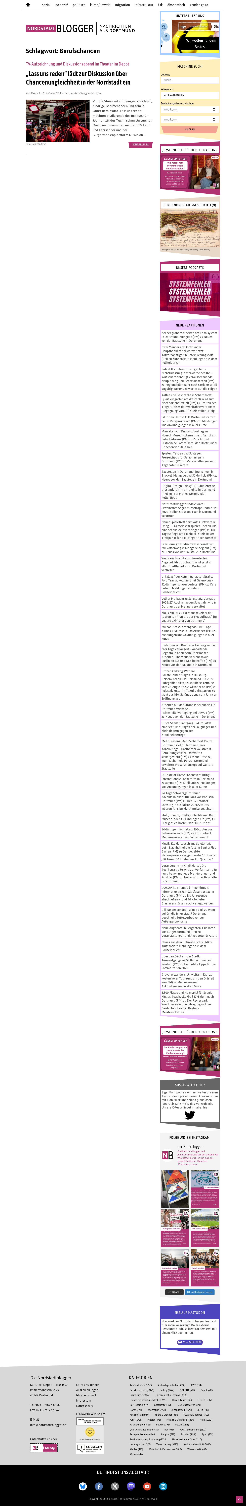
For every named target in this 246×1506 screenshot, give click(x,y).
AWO (196, 1385)
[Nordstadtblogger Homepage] (28, 5)
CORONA (187, 1390)
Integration (156, 1409)
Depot (206, 1390)
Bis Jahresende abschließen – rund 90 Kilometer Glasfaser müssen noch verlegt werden (187, 899)
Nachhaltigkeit (140, 1424)
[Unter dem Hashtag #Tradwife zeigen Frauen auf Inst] (175, 1228)
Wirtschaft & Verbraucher (165, 1449)
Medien (154, 1419)
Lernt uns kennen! (88, 1385)
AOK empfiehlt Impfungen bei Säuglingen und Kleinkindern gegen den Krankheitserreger (188, 729)
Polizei (182, 1424)
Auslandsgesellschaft (171, 1385)
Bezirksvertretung (142, 1390)
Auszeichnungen (87, 1390)
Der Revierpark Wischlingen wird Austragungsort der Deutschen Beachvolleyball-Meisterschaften (186, 1006)
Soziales (188, 1434)
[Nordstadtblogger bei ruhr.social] (131, 1485)
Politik (163, 1424)
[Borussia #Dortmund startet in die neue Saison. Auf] (205, 1228)
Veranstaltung (167, 1444)
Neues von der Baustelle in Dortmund (186, 338)
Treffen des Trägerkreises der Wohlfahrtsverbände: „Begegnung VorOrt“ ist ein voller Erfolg (188, 407)
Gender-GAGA (199, 5)
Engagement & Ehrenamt (171, 1395)
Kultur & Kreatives (196, 1414)
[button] (190, 36)
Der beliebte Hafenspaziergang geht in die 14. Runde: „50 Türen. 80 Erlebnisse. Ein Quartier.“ (188, 855)
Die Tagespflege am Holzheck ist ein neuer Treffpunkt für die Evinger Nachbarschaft (189, 534)
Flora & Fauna (182, 1400)
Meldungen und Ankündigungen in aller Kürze (189, 423)
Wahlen (136, 1449)
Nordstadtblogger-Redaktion (86, 93)
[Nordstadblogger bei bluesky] (83, 1485)
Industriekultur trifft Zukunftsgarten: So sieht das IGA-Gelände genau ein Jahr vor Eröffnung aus (188, 694)
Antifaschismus (141, 1385)
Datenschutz (84, 1406)
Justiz (203, 1409)
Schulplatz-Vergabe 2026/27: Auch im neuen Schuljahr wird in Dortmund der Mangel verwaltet (189, 602)
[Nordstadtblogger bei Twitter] (115, 1485)
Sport (207, 1434)
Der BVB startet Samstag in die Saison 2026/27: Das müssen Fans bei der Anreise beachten (187, 805)
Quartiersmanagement (144, 1429)
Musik (206, 1419)
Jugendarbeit (182, 1409)
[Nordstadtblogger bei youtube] (147, 1485)
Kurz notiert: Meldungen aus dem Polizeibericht (188, 588)
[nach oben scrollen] (239, 1499)
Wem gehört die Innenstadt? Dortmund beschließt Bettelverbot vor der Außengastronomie (188, 915)
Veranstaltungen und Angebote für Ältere (189, 935)
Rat (169, 1429)
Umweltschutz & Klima (187, 1439)
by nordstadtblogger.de (122, 1498)
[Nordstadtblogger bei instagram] (163, 1485)
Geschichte (163, 1404)
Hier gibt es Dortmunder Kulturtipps (186, 823)
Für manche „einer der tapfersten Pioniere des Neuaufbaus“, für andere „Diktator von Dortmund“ (189, 616)
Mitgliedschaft (86, 1395)
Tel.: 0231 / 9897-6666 (45, 1405)
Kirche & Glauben (166, 1414)
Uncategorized (140, 1444)
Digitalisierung (140, 1395)
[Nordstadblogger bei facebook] (99, 1485)
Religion (168, 1434)
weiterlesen (141, 144)
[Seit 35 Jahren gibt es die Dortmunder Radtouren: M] (205, 1189)
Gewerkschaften (189, 1404)
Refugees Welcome (142, 1434)
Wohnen (136, 1454)
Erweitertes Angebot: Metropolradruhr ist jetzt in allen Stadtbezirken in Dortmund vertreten (189, 511)
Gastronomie (139, 1404)
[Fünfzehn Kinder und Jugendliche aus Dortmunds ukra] (205, 1268)
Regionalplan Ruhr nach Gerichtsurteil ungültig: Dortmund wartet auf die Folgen (189, 386)
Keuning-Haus (139, 1414)
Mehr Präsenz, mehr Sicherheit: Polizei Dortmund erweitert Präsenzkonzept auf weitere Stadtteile (187, 762)
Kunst (136, 1419)
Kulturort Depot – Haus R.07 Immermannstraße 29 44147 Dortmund (49, 1390)
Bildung (167, 1390)
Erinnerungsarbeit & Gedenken (148, 1400)
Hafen (136, 1409)
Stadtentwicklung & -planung (148, 1439)
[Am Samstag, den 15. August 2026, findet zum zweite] (175, 1268)
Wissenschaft (197, 1449)
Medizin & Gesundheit (180, 1419)
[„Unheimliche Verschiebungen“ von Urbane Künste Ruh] (175, 1189)
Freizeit (204, 1400)
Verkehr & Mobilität (197, 1444)
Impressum (83, 1400)
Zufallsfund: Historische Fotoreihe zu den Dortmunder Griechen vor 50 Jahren (189, 443)
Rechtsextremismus (192, 1429)
